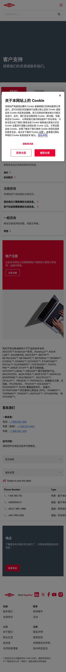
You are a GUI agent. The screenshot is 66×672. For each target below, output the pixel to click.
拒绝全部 (21, 152)
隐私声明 (42, 135)
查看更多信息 (28, 143)
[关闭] (60, 95)
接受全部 (45, 152)
